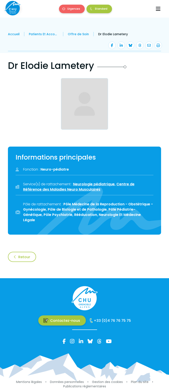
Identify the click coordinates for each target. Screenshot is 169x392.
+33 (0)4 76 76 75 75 (112, 320)
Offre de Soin (78, 34)
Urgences (73, 9)
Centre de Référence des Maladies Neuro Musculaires (78, 187)
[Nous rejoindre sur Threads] (99, 341)
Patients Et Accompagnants (44, 34)
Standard (101, 9)
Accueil (14, 34)
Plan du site (140, 382)
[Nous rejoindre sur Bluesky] (90, 341)
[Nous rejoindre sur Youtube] (109, 341)
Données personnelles (67, 382)
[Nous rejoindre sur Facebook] (64, 341)
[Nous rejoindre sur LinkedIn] (81, 341)
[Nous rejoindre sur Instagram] (72, 341)
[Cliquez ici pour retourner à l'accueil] (12, 8)
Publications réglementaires (84, 386)
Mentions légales (29, 382)
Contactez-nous (65, 320)
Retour (24, 256)
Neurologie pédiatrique (94, 184)
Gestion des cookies (107, 382)
